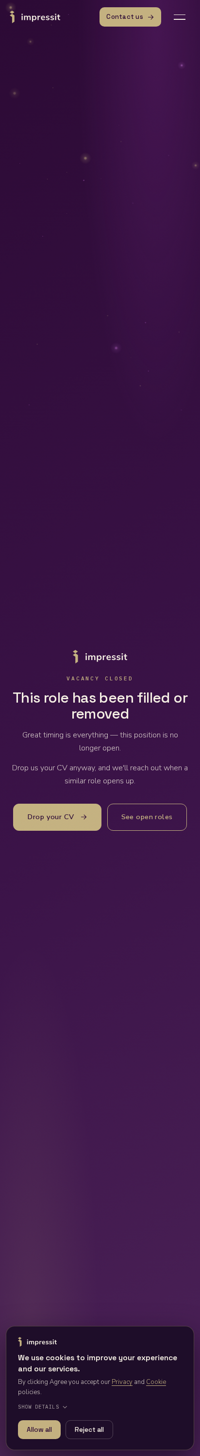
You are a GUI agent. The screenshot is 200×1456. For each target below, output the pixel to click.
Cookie (156, 1382)
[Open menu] (179, 17)
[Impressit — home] (35, 17)
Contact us (124, 17)
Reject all (89, 1430)
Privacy (122, 1382)
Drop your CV (50, 817)
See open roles (147, 817)
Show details (38, 1406)
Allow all (39, 1430)
